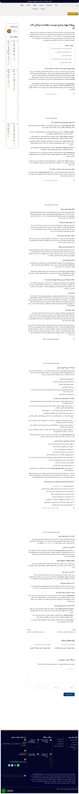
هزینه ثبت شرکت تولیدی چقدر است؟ (14, 48)
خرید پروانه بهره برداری (49, 543)
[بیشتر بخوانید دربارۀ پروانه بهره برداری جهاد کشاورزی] (42, 644)
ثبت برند (41, 5)
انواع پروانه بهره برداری (66, 55)
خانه (56, 5)
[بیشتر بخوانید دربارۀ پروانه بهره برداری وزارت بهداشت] (68, 644)
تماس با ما (35, 9)
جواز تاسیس (53, 36)
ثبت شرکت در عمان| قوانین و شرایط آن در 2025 (8, 50)
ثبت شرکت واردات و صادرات (8, 128)
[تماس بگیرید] (4, 791)
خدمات (28, 5)
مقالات (21, 5)
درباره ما (43, 9)
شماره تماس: (23, 752)
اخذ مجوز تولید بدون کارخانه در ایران (14, 78)
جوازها (34, 5)
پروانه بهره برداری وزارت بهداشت (64, 648)
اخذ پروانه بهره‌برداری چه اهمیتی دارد (63, 52)
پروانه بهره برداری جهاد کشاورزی (40, 648)
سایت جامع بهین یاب (56, 486)
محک (63, 163)
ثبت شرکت (49, 5)
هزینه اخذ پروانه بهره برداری (65, 62)
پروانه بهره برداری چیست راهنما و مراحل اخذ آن (61, 48)
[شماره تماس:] (25, 750)
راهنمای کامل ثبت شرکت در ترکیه (8, 76)
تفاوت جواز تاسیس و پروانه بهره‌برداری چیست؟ (61, 59)
